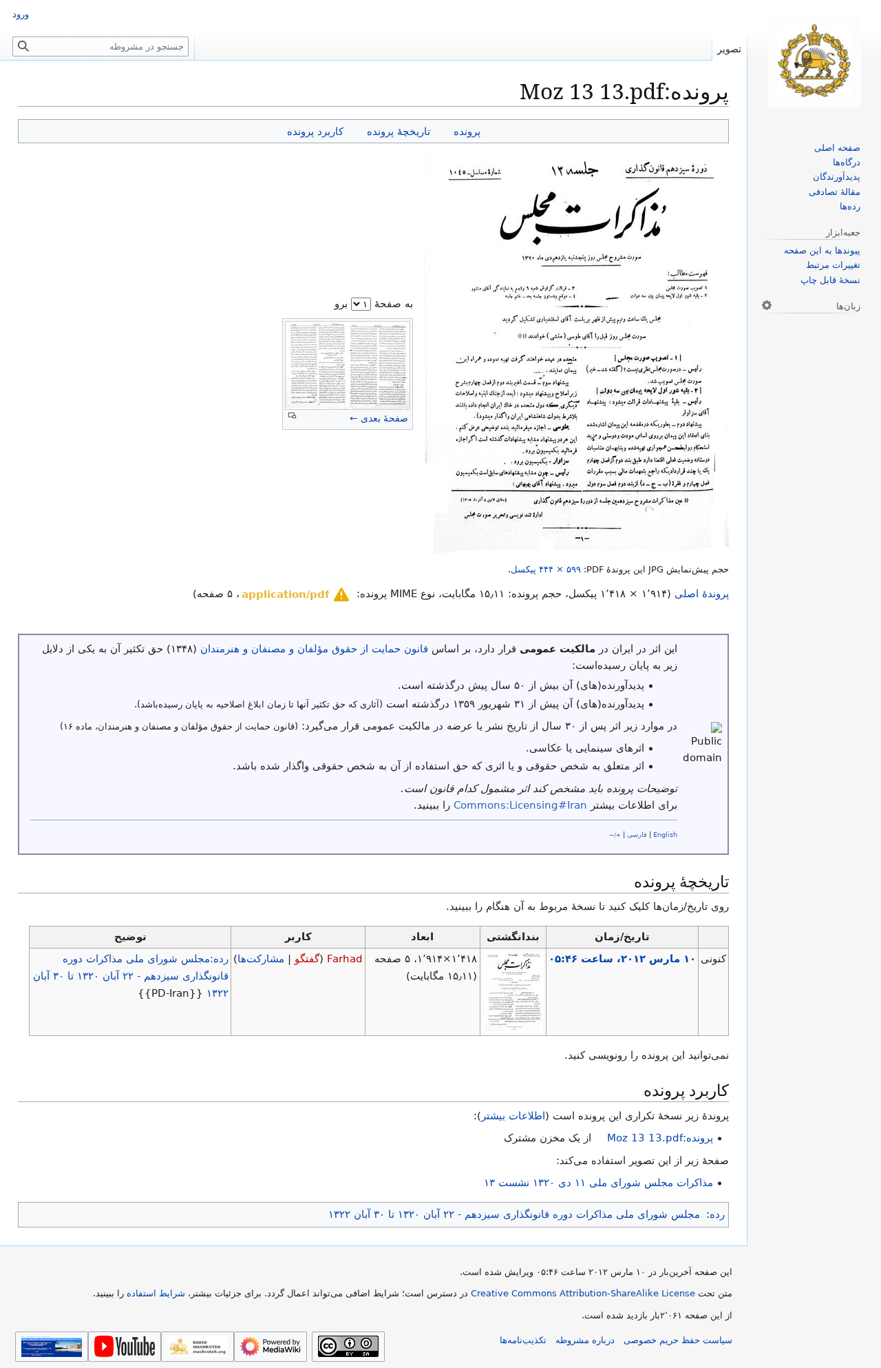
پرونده (467, 131)
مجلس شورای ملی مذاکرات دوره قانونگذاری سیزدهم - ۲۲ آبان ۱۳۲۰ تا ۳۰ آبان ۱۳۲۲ (514, 1214)
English (665, 834)
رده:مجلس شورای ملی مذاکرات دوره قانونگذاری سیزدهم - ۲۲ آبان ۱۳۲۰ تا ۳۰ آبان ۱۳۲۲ (131, 976)
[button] (296, 594)
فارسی (637, 834)
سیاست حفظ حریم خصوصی (678, 1340)
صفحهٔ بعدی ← (379, 418)
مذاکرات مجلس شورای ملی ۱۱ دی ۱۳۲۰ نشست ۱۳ (598, 1183)
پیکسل (546, 569)
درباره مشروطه (585, 1340)
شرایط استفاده (156, 1293)
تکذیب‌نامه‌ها (523, 1340)
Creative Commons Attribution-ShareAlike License (583, 1293)
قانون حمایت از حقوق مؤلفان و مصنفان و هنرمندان (314, 649)
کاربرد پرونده (315, 131)
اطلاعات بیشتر (513, 1116)
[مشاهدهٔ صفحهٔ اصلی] (814, 61)
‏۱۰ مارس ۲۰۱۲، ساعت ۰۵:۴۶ (622, 959)
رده (717, 1214)
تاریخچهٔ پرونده (398, 131)
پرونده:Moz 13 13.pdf (660, 1138)
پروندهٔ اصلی (702, 594)
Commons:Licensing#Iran (520, 805)
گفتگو (307, 959)
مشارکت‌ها (260, 959)
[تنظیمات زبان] (766, 305)
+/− (615, 834)
